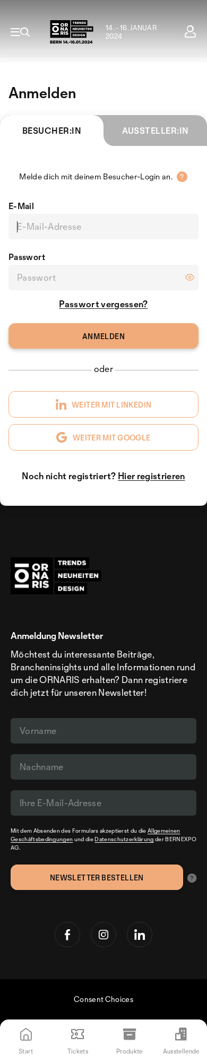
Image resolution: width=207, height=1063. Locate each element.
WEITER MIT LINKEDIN (111, 404)
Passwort (27, 257)
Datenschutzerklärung (123, 839)
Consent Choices (103, 999)
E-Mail (21, 206)
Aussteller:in (155, 130)
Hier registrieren (151, 475)
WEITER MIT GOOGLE (112, 437)
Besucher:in (51, 130)
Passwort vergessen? (103, 303)
